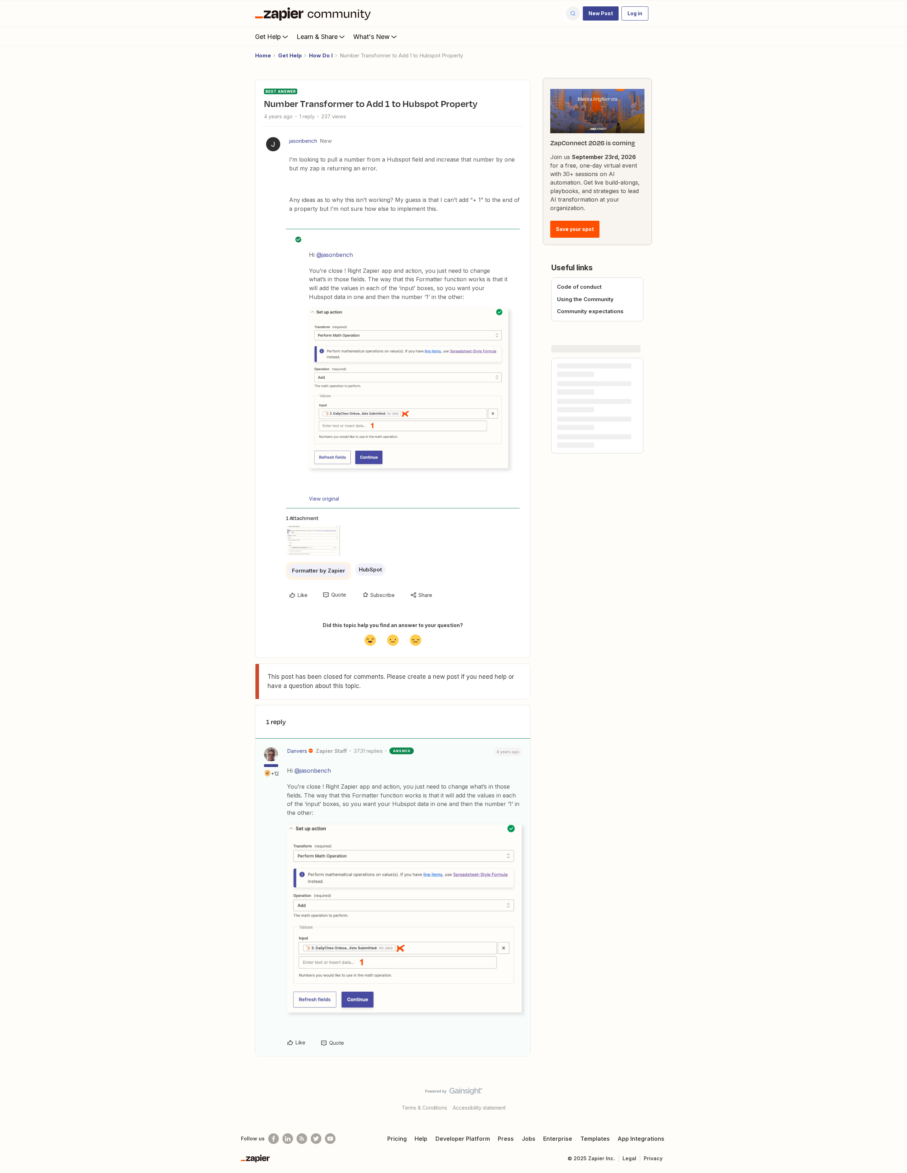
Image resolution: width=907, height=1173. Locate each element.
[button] (601, 13)
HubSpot (370, 569)
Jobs (528, 1138)
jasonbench (303, 140)
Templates (595, 1138)
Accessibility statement (479, 1108)
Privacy (653, 1158)
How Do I (321, 55)
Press (506, 1138)
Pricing (397, 1138)
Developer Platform (462, 1138)
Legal (629, 1158)
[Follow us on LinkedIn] (287, 1138)
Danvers (297, 751)
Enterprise (557, 1138)
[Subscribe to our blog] (302, 1138)
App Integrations (641, 1138)
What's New (371, 36)
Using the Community (585, 299)
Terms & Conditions (424, 1108)
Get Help (268, 36)
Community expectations (590, 311)
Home (263, 55)
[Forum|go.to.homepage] (314, 13)
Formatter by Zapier (318, 570)
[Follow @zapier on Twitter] (316, 1138)
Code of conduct (579, 286)
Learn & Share (317, 36)
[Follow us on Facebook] (273, 1138)
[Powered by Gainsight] (453, 1093)
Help (421, 1138)
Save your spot (575, 229)
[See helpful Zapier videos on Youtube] (330, 1138)
